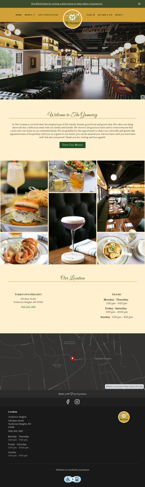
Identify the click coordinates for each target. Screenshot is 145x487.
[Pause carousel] (142, 97)
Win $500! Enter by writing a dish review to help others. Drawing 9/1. (67, 4)
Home (19, 15)
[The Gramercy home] (72, 19)
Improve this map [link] (136, 386)
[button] (30, 15)
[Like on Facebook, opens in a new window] (67, 402)
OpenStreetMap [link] (122, 386)
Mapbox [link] (110, 386)
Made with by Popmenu (44, 394)
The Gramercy (124, 417)
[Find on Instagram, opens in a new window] (77, 402)
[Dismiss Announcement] (139, 3)
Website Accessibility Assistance (72, 470)
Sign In (91, 15)
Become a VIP (105, 15)
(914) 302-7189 (15, 431)
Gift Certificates (48, 15)
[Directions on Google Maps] (72, 361)
